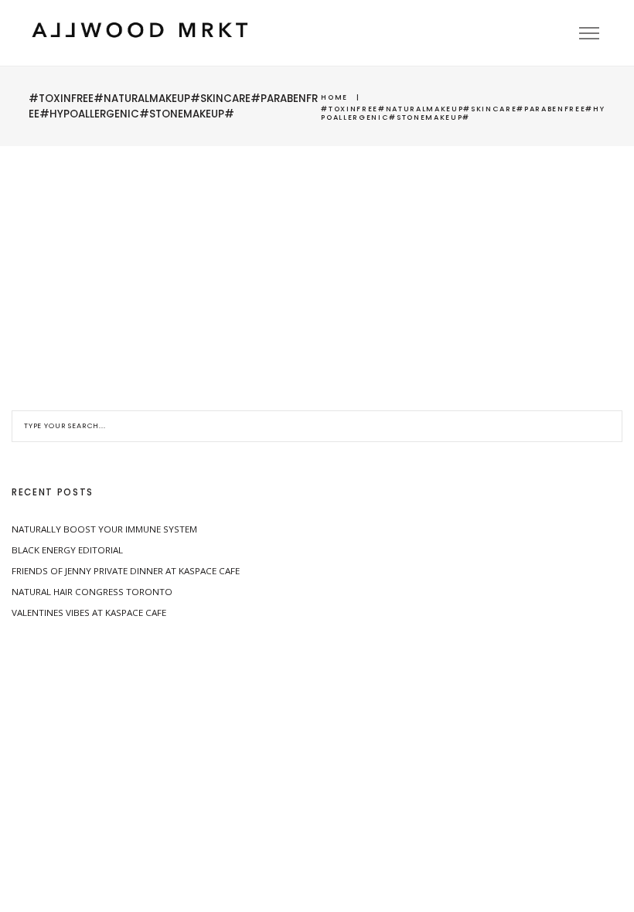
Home (334, 97)
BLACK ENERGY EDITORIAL (67, 550)
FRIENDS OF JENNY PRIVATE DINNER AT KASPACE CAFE (126, 571)
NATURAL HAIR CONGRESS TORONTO (92, 591)
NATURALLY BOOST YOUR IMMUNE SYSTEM (104, 529)
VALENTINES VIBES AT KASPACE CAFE (89, 612)
